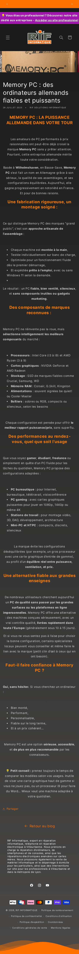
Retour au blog (42, 826)
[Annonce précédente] (7, 4)
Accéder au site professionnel (56, 20)
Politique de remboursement (57, 910)
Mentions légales (60, 928)
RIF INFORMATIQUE (26, 910)
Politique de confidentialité (26, 916)
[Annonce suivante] (72, 4)
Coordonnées (55, 922)
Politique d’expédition (32, 922)
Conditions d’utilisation (59, 916)
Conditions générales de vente (29, 928)
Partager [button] (12, 808)
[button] (7, 37)
